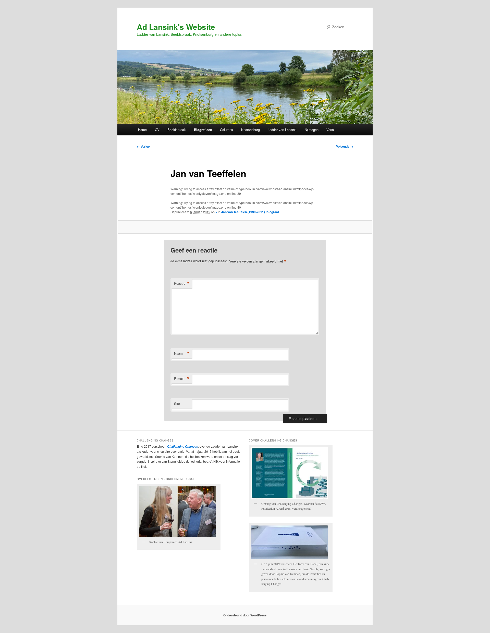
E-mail (181, 379)
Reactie (181, 283)
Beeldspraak (176, 129)
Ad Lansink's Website (176, 26)
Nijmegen (311, 129)
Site (177, 403)
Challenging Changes (182, 446)
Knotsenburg (250, 129)
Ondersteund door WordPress (245, 615)
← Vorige (143, 146)
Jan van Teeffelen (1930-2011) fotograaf (250, 212)
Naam (181, 353)
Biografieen (203, 129)
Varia (330, 129)
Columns (226, 129)
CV (157, 129)
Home (142, 129)
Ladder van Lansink (282, 129)
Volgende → (344, 146)
